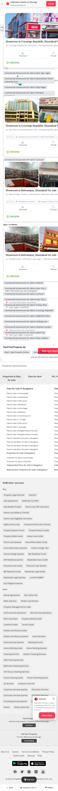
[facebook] (15, 771)
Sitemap (31, 755)
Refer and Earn (10, 601)
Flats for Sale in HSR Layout (17, 401)
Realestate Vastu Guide (37, 559)
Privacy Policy (48, 751)
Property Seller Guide (13, 536)
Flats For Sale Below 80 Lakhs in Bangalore (22, 445)
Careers (15, 751)
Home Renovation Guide (36, 542)
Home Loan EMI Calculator (37, 506)
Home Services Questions (15, 612)
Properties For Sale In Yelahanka (19, 461)
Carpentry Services (26, 683)
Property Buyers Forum (14, 530)
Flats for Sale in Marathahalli (17, 397)
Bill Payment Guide (12, 571)
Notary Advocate (21, 707)
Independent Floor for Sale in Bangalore (25, 465)
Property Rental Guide (32, 618)
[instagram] (29, 771)
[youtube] (43, 771)
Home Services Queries (14, 642)
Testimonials (18, 755)
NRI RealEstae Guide (37, 554)
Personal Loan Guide (13, 565)
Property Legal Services (14, 495)
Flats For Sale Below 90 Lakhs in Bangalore (22, 449)
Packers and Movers (29, 601)
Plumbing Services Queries (15, 701)
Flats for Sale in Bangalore (20, 388)
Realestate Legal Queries (14, 577)
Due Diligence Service (13, 583)
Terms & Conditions (30, 751)
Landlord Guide (11, 624)
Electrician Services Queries (16, 695)
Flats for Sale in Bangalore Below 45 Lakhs (22, 431)
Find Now (29, 725)
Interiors (32, 495)
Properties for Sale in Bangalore (21, 453)
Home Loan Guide (35, 536)
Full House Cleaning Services (16, 671)
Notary (7, 707)
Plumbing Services (40, 695)
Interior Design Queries (14, 554)
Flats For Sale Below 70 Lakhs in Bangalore (22, 442)
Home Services (38, 636)
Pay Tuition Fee (30, 595)
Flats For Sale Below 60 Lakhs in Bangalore (22, 438)
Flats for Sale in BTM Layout (17, 423)
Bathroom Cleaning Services (16, 666)
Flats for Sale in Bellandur (16, 412)
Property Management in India (17, 607)
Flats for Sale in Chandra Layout (18, 416)
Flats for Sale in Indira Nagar (17, 408)
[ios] (38, 763)
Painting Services (35, 642)
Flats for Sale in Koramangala (17, 393)
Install (51, 3)
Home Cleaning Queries (37, 677)
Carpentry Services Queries (15, 689)
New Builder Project (12, 506)
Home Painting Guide (13, 648)
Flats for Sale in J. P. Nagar (16, 419)
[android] (20, 763)
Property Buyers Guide (39, 530)
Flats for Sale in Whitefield (16, 404)
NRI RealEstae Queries (13, 559)
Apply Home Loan (12, 524)
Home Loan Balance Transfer (16, 512)
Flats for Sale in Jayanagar (16, 427)
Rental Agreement (12, 595)
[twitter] (22, 771)
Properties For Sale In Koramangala (20, 458)
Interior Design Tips (39, 548)
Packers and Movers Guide (15, 630)
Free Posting (29, 741)
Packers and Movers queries (16, 636)
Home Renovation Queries (15, 548)
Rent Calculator (11, 618)
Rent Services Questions (40, 612)
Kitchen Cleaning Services (34, 654)
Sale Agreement (11, 500)
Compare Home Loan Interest (37, 524)
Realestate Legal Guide (35, 571)
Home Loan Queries (12, 542)
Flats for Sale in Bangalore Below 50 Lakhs (22, 434)
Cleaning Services (11, 654)
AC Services (9, 683)
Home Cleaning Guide (13, 677)
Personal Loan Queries (36, 565)
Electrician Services (40, 689)
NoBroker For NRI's (30, 500)
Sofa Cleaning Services (13, 660)
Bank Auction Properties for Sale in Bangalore (27, 469)
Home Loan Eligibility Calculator (18, 518)
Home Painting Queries (37, 648)
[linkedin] (36, 771)
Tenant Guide (28, 624)
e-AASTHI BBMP (36, 577)
